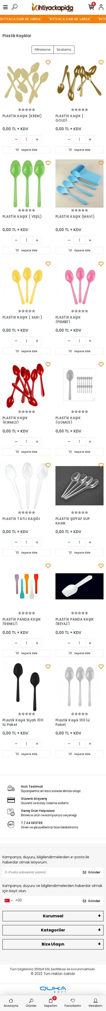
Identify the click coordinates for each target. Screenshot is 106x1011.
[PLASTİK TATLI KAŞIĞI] (26, 486)
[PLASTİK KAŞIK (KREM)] (26, 83)
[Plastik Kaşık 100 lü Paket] (79, 687)
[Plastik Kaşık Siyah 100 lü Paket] (26, 687)
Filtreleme (43, 49)
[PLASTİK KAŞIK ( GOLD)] (79, 83)
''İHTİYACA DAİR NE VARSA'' (67, 19)
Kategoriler (53, 930)
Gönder (94, 872)
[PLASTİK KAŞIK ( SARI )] (26, 284)
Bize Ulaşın (53, 944)
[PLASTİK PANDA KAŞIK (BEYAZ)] (79, 586)
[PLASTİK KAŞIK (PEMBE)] (79, 284)
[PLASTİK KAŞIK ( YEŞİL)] (26, 183)
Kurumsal (53, 916)
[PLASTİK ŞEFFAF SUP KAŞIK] (79, 486)
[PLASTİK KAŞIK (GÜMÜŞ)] (79, 385)
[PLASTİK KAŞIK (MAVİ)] (79, 183)
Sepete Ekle (28, 150)
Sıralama (64, 49)
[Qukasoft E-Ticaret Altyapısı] (53, 990)
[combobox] (8, 900)
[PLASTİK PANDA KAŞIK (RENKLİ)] (26, 586)
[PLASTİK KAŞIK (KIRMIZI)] (26, 385)
